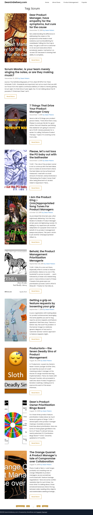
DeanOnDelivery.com (16, 2)
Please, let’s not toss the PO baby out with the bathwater (43, 154)
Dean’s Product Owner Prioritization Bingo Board (42, 405)
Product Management (71, 2)
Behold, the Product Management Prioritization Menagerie (42, 256)
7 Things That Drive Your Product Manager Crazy (42, 109)
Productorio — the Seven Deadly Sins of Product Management (43, 353)
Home (47, 2)
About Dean (56, 2)
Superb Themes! (42, 512)
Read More (36, 60)
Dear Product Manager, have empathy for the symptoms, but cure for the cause (43, 21)
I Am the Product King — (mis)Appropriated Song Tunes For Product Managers (42, 203)
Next (45, 506)
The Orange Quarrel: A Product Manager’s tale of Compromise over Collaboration (43, 457)
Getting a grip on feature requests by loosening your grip (42, 303)
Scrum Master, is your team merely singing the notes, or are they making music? (29, 72)
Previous (20, 506)
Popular (84, 2)
